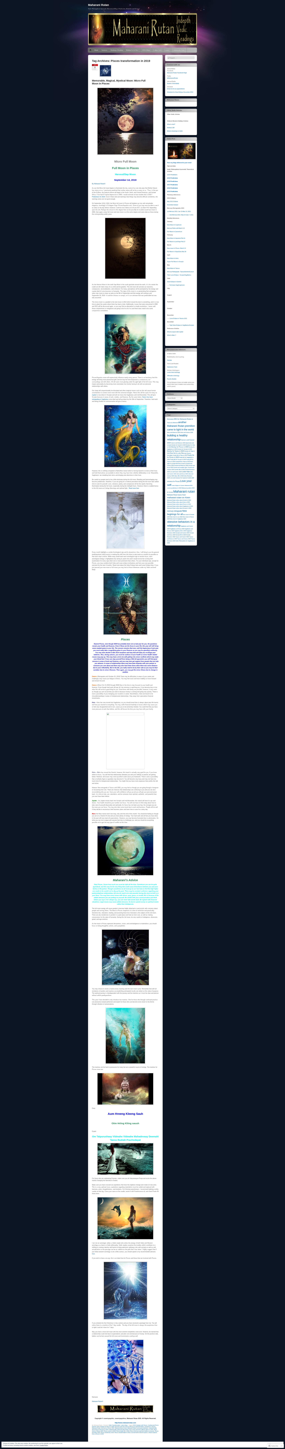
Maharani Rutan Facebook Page (177, 73)
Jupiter (94, 395)
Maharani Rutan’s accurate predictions (137, 1428)
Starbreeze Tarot (172, 367)
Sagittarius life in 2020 (180, 530)
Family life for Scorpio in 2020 (178, 459)
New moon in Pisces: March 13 (176, 248)
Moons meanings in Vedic (175, 131)
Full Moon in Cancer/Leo (174, 231)
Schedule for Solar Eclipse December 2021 (180, 92)
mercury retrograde (174, 511)
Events (167, 50)
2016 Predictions (172, 188)
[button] (125, 1159)
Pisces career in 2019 (110, 1431)
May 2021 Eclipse (172, 201)
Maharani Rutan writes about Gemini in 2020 (179, 500)
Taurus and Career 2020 (182, 536)
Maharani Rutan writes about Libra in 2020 (178, 502)
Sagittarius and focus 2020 (177, 528)
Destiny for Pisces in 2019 (107, 1426)
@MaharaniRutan (172, 78)
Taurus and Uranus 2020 (184, 539)
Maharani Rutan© (97, 1401)
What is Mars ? (171, 335)
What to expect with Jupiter (175, 332)
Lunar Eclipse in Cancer (178, 485)
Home (90, 50)
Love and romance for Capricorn (179, 478)
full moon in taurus (181, 463)
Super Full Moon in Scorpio (175, 261)
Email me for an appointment (175, 89)
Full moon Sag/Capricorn (177, 285)
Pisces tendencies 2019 (107, 1432)
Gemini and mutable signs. (180, 467)
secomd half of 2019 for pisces (139, 1432)
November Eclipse (172, 205)
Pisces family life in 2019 (122, 1431)
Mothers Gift (170, 127)
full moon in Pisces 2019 (107, 1428)
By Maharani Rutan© (98, 184)
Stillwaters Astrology (173, 375)
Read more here (133, 488)
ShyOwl (169, 360)
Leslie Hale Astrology (173, 372)
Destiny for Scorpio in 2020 (184, 449)
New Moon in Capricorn (174, 225)
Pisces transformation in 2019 (122, 1432)
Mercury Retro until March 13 (176, 228)
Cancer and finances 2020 (178, 443)
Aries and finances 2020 (173, 432)
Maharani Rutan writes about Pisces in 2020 (179, 504)
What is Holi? (171, 124)
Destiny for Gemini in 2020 (178, 445)
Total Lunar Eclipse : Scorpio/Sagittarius (179, 275)
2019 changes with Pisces (140, 1425)
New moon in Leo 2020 (176, 517)
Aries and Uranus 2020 (186, 432)
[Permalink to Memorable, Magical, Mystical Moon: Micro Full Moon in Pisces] (105, 77)
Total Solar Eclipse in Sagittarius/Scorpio (181, 325)
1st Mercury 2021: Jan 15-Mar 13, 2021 (179, 211)
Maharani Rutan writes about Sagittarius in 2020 (180, 506)
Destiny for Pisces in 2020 (179, 447)
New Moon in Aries (172, 258)
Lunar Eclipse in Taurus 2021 (178, 318)
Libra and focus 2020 (182, 474)
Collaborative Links (179, 50)
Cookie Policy (44, 1445)
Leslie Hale (186, 472)
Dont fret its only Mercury (178, 453)
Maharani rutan (184, 491)
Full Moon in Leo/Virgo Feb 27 (176, 241)
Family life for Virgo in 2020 (182, 461)
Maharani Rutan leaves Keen (176, 495)
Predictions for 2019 (98, 197)
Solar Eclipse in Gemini (174, 282)
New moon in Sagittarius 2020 (178, 519)
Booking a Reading (117, 50)
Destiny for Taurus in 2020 (175, 451)
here (93, 1254)
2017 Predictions (172, 185)
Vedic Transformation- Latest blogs (118, 1425)
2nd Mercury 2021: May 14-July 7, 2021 (181, 215)
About (96, 50)
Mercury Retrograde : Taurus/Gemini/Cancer (180, 271)
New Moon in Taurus (173, 268)
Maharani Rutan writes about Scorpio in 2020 (179, 508)
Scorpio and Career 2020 (182, 532)
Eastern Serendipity (173, 83)
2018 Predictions (172, 181)
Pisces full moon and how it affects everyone (142, 1431)
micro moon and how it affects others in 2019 (141, 1429)
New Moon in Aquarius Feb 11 (176, 238)
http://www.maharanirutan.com (125, 1423)
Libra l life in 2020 (179, 476)
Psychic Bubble (171, 379)
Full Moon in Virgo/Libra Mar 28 (176, 251)
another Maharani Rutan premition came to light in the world (181, 426)
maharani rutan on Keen (178, 497)
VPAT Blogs (146, 50)
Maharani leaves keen (121, 1428)
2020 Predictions (172, 175)
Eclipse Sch (157, 50)
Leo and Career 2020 (176, 471)
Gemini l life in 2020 (179, 469)
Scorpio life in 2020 (181, 534)
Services (104, 50)
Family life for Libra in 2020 (180, 455)
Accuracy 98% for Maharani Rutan (179, 419)
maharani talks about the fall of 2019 (118, 1429)
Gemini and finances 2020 (181, 465)
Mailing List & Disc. (132, 50)
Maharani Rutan (98, 4)
